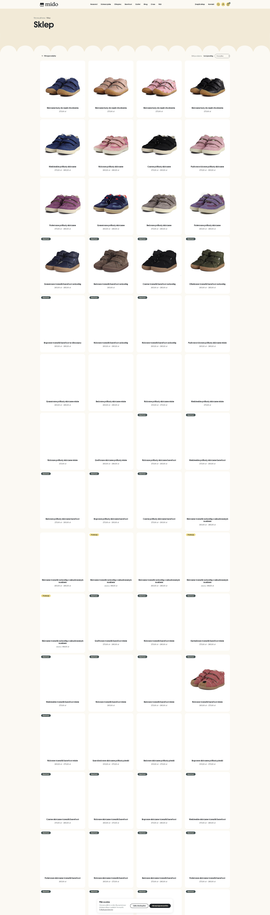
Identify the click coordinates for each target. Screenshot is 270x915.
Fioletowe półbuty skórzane (62, 225)
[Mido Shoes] (49, 4)
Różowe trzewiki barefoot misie (159, 641)
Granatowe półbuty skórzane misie (62, 401)
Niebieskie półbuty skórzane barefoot (207, 460)
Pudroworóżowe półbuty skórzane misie (207, 343)
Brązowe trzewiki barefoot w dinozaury (62, 343)
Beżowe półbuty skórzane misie (111, 401)
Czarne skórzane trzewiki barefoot (62, 819)
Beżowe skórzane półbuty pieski (159, 761)
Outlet (137, 4)
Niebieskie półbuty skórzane (62, 167)
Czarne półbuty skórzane (159, 167)
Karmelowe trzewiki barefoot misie (207, 641)
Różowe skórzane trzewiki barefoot (111, 819)
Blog (145, 4)
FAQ (160, 4)
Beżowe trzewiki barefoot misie (159, 702)
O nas (153, 4)
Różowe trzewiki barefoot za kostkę (111, 343)
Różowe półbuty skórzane (111, 167)
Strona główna (39, 18)
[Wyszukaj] (218, 4)
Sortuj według (208, 56)
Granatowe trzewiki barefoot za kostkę (62, 284)
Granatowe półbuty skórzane (111, 225)
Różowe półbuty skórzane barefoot (159, 460)
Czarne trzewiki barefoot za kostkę (159, 284)
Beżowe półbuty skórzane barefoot (63, 519)
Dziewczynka (106, 4)
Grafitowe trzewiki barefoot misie (111, 641)
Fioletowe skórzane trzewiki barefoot (63, 878)
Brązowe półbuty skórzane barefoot (111, 519)
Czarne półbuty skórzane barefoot (159, 519)
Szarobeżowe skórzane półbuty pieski (111, 761)
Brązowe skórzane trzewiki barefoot (159, 819)
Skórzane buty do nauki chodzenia (62, 108)
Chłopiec (117, 4)
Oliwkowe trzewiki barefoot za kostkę (207, 284)
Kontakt (211, 4)
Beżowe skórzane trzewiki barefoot (159, 878)
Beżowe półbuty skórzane (159, 225)
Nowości (93, 4)
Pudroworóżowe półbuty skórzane (207, 167)
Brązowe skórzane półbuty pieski (207, 761)
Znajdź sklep (200, 4)
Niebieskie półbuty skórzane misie (207, 401)
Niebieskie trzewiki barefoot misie (62, 702)
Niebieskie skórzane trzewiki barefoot (207, 819)
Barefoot (128, 4)
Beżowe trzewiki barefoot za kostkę (111, 284)
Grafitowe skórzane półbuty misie (111, 460)
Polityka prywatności (106, 910)
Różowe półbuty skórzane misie (159, 401)
